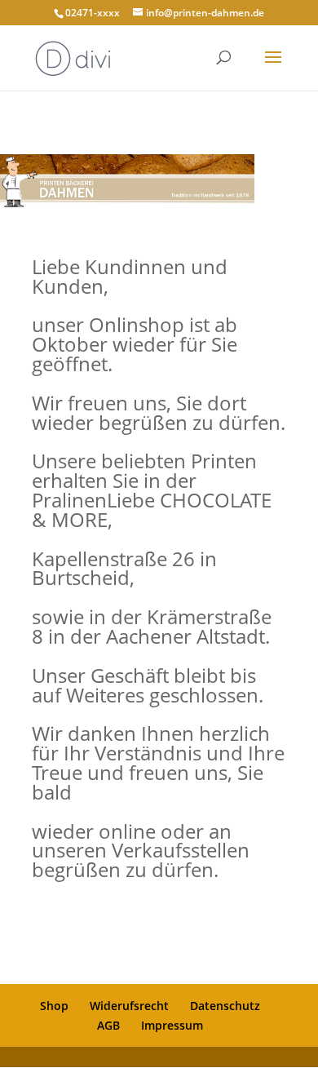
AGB (108, 1025)
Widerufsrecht (129, 1005)
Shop (54, 1005)
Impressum (172, 1025)
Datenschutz (225, 1005)
